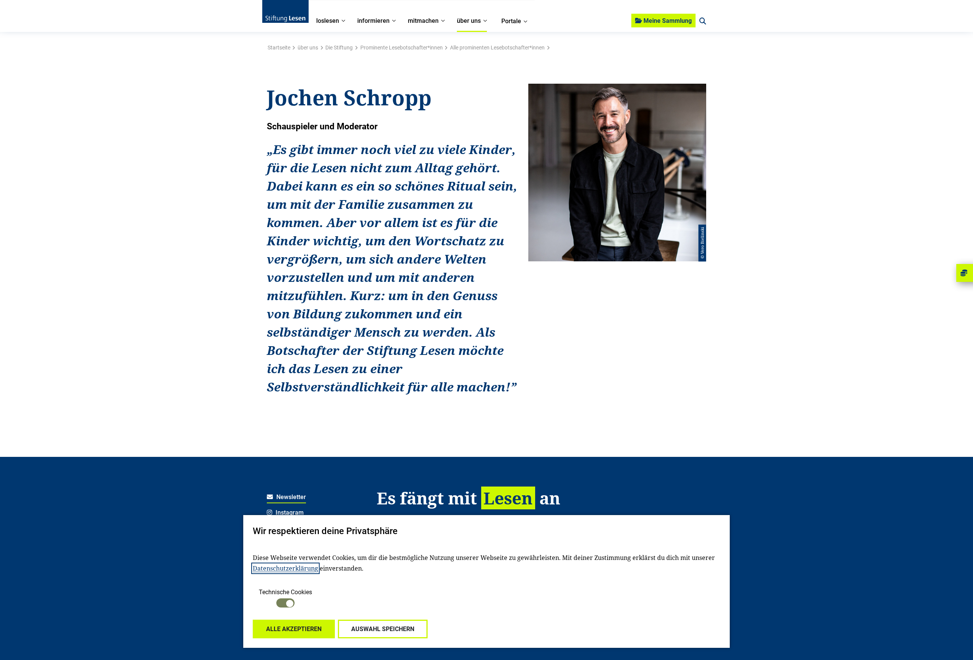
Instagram (289, 512)
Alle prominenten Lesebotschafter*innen (497, 48)
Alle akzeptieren (294, 629)
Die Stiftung (339, 48)
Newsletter (290, 497)
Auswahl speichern (382, 629)
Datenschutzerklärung (285, 568)
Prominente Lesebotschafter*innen (401, 48)
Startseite (279, 48)
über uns (308, 48)
